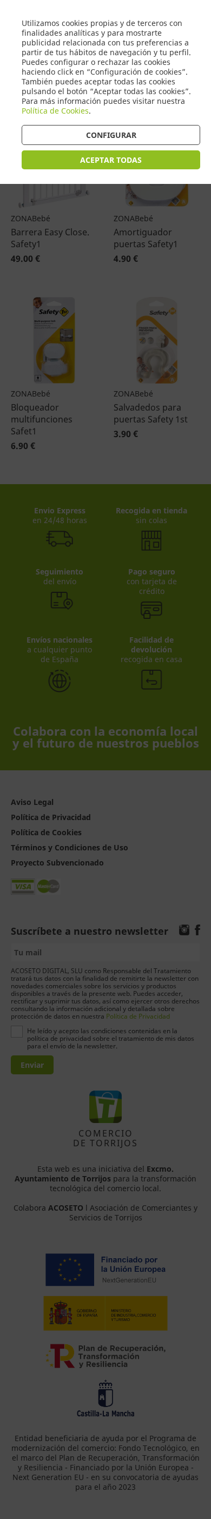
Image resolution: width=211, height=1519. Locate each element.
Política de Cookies (55, 110)
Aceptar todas (111, 160)
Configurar (111, 135)
